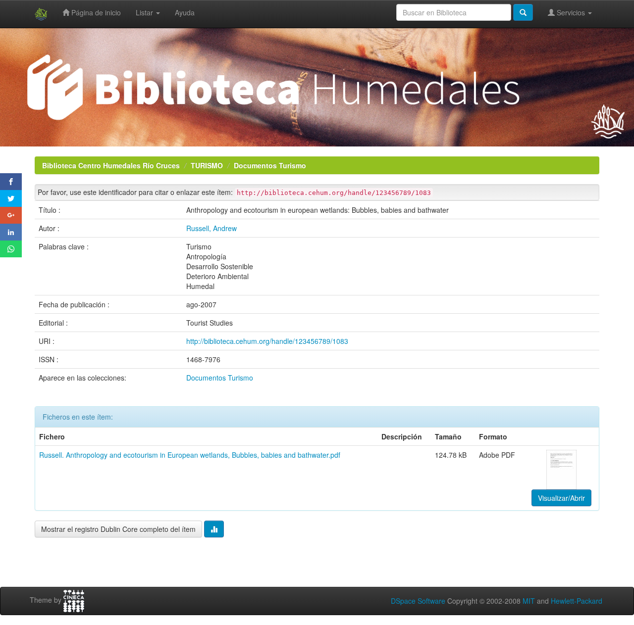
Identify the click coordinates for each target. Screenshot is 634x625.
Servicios (571, 12)
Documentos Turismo (270, 165)
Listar (145, 12)
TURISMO (207, 165)
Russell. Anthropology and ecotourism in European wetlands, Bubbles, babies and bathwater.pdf (189, 455)
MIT (529, 601)
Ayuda (185, 12)
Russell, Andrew (211, 228)
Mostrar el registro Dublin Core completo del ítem (118, 529)
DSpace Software (418, 601)
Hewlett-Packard (576, 601)
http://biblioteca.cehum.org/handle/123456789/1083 (267, 341)
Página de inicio (95, 12)
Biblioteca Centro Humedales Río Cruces (111, 165)
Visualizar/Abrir (561, 498)
